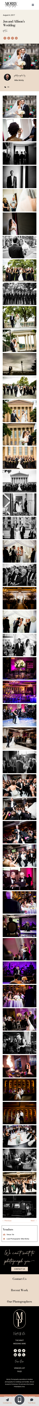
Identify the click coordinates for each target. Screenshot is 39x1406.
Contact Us (7, 1403)
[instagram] (19, 1350)
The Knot (19, 1340)
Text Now (32, 1403)
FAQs (19, 1371)
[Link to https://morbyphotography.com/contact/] (7, 1399)
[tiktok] (23, 1350)
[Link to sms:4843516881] (31, 1399)
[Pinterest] (12, 38)
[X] (9, 38)
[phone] (23, 1354)
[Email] (16, 38)
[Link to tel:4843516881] (19, 1399)
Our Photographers (19, 1301)
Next (33, 1221)
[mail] (19, 1354)
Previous (7, 1221)
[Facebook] (5, 38)
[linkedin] (15, 1354)
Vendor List (19, 1368)
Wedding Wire (19, 1344)
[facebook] (15, 1350)
